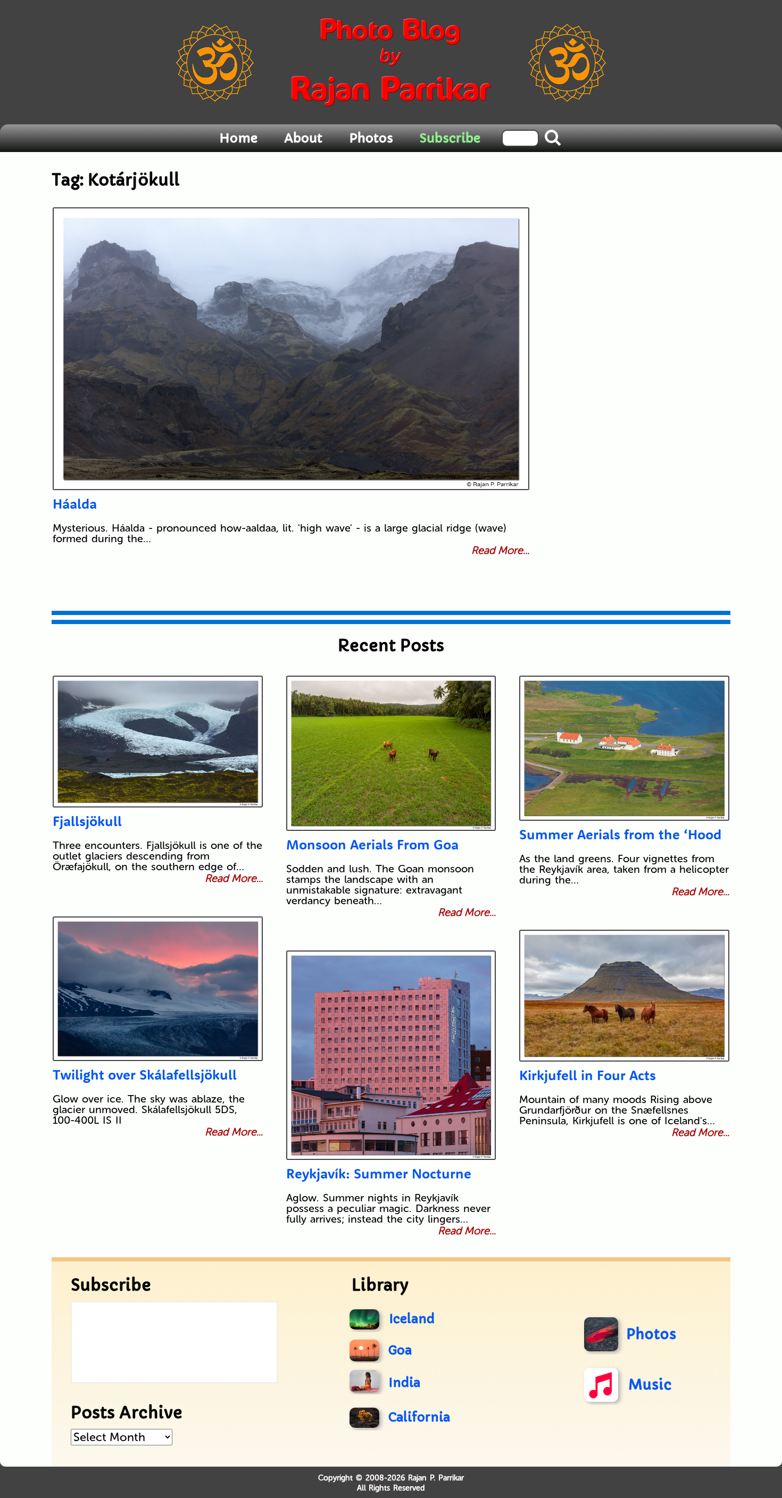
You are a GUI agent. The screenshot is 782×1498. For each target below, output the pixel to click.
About (303, 138)
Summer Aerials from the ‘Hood (620, 834)
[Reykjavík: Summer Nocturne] (391, 1055)
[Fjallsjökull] (158, 741)
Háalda (75, 503)
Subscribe (450, 138)
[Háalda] (291, 348)
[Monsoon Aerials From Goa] (391, 753)
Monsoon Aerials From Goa (372, 844)
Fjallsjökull (87, 821)
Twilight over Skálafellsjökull (145, 1074)
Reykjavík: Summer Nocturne (378, 1173)
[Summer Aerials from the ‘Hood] (624, 748)
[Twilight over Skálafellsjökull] (158, 988)
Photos (371, 138)
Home (238, 138)
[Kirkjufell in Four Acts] (624, 996)
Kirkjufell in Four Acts (587, 1075)
